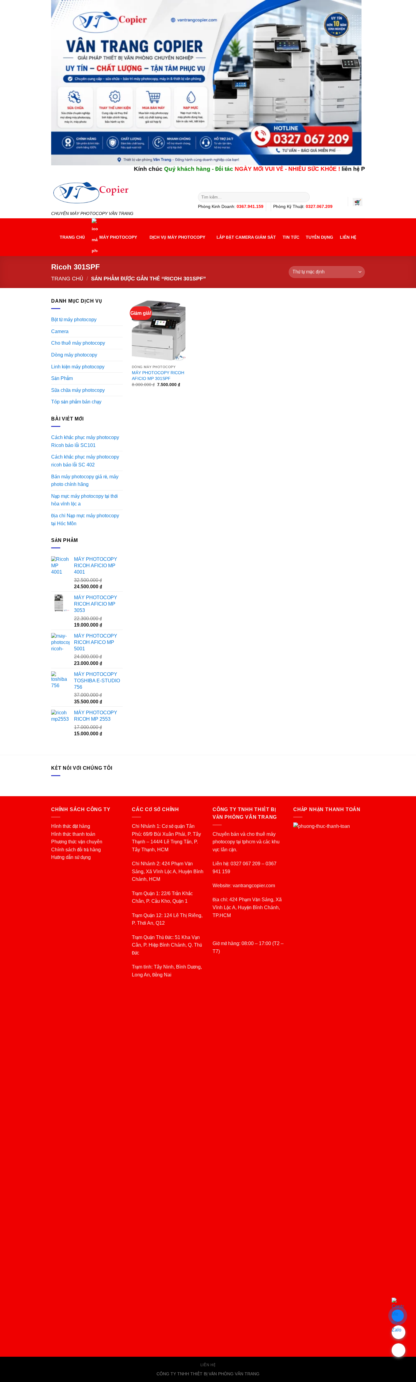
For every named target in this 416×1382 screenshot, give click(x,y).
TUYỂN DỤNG (319, 237)
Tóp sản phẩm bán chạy (76, 401)
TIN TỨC (291, 237)
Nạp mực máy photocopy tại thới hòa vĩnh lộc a (84, 500)
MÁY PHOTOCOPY (118, 237)
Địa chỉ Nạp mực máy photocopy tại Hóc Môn (85, 519)
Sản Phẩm (62, 378)
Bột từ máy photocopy (74, 319)
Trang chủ (67, 278)
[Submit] (304, 197)
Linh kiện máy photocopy (77, 366)
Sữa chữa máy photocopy (78, 390)
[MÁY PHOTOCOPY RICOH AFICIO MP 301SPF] (159, 329)
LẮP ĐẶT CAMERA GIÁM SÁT (246, 237)
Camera (60, 331)
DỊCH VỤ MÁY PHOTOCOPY (177, 237)
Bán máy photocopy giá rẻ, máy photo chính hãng (84, 480)
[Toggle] (120, 343)
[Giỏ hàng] (357, 202)
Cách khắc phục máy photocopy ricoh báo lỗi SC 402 (85, 460)
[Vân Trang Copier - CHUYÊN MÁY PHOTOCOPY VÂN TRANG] (120, 193)
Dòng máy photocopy (74, 354)
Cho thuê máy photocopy (78, 343)
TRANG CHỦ (72, 237)
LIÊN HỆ (348, 237)
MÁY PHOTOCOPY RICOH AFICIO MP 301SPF (158, 375)
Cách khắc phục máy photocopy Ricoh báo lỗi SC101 (85, 441)
